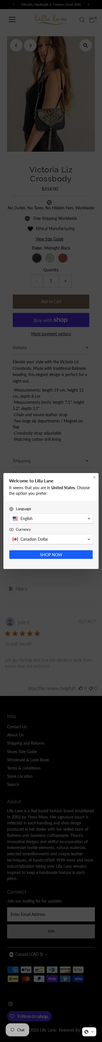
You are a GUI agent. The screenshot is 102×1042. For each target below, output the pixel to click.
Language (23, 508)
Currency (23, 529)
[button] (89, 1031)
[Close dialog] (94, 477)
